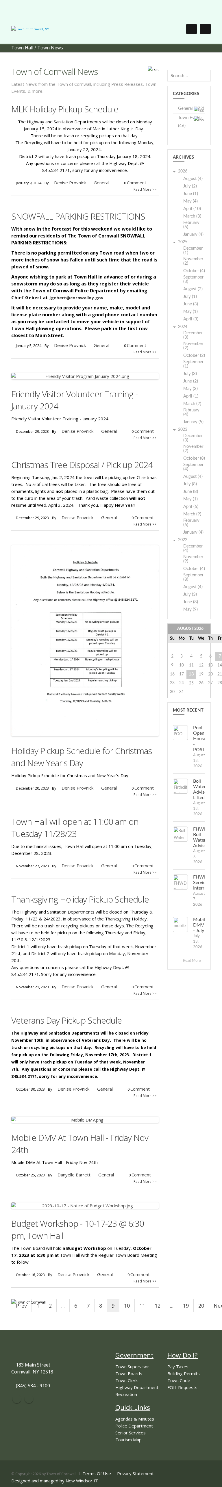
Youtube (29, 1399)
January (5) (193, 422)
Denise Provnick (70, 182)
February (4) (191, 412)
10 (127, 1305)
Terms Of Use (96, 1473)
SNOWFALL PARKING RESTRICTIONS (78, 216)
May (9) (190, 609)
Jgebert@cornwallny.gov (76, 297)
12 (157, 1305)
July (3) (190, 374)
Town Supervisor (132, 1366)
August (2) (193, 289)
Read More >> (145, 189)
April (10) (192, 209)
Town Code (178, 1380)
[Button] (205, 29)
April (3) (190, 319)
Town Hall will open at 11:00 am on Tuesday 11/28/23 (74, 828)
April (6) (190, 506)
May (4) (190, 201)
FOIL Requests (182, 1387)
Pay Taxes (177, 1366)
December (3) (193, 335)
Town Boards (128, 1373)
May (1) (190, 311)
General (101, 182)
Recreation (126, 1394)
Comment (136, 182)
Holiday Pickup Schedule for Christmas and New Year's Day (81, 757)
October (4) (194, 271)
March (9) (192, 514)
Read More (192, 961)
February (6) (191, 224)
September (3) (193, 279)
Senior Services (130, 1433)
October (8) (194, 458)
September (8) (193, 577)
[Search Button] (191, 29)
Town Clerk (126, 1380)
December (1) (193, 250)
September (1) (193, 364)
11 (142, 1305)
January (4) (193, 234)
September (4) (193, 467)
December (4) (193, 548)
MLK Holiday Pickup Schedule (64, 109)
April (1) (190, 396)
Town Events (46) (190, 122)
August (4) (193, 179)
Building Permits (183, 1373)
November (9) (193, 559)
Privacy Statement (135, 1473)
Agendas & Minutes (134, 1419)
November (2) (193, 261)
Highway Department (136, 1387)
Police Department (134, 1426)
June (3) (190, 304)
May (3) (190, 389)
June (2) (190, 381)
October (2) (194, 355)
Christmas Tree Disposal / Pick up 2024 (82, 465)
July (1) (190, 296)
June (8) (190, 491)
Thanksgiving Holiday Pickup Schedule (80, 899)
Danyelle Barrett (74, 1175)
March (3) (192, 216)
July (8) (190, 484)
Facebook (16, 1399)
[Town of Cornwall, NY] (30, 29)
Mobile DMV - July (200, 925)
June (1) (190, 194)
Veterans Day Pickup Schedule (66, 1020)
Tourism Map (128, 1440)
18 (191, 674)
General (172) (191, 108)
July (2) (190, 186)
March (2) (192, 404)
